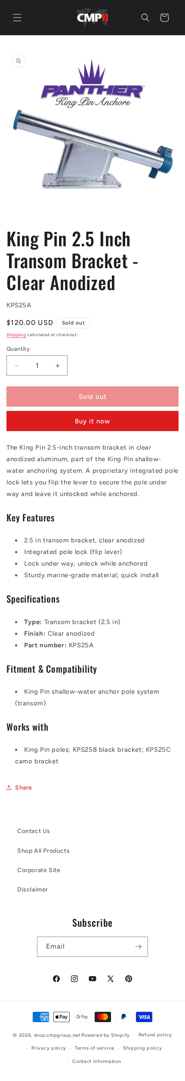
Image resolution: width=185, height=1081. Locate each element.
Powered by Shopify (105, 1035)
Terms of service (94, 1048)
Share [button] (23, 787)
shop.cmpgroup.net (57, 1035)
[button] (17, 17)
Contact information (96, 1061)
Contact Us (33, 831)
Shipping (16, 334)
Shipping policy (142, 1048)
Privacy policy (48, 1048)
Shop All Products (43, 850)
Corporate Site (38, 870)
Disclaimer (32, 889)
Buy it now (92, 421)
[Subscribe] (138, 947)
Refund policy (155, 1035)
